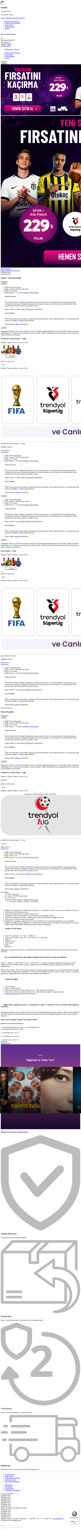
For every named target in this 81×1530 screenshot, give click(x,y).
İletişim (7, 28)
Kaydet (9, 44)
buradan (16, 324)
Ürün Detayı (5, 452)
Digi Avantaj (16, 270)
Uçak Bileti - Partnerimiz (12, 1490)
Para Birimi (4, 40)
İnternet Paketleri (6, 270)
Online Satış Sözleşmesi (12, 1478)
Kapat (3, 44)
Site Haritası (8, 1487)
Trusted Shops (9, 1488)
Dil (2, 42)
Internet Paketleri (6, 269)
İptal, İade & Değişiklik (12, 1481)
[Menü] (78, 1511)
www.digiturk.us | (59, 1518)
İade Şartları (34, 292)
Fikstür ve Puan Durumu (12, 23)
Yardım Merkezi (10, 27)
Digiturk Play (9, 1485)
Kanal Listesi (9, 25)
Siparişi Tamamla (6, 18)
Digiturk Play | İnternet (12, 21)
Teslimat (25, 292)
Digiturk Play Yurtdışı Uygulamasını (28, 1014)
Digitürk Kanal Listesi (12, 993)
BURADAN (30, 309)
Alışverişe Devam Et (18, 18)
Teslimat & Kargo (10, 1480)
